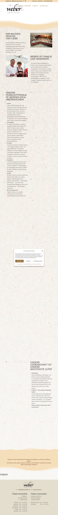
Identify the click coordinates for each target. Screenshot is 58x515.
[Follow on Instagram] (32, 454)
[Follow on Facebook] (26, 454)
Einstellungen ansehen (38, 261)
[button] (42, 251)
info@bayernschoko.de (24, 489)
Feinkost (35, 5)
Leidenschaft (44, 5)
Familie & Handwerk (25, 5)
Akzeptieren (19, 261)
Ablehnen (28, 261)
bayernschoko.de (37, 489)
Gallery (21, 10)
